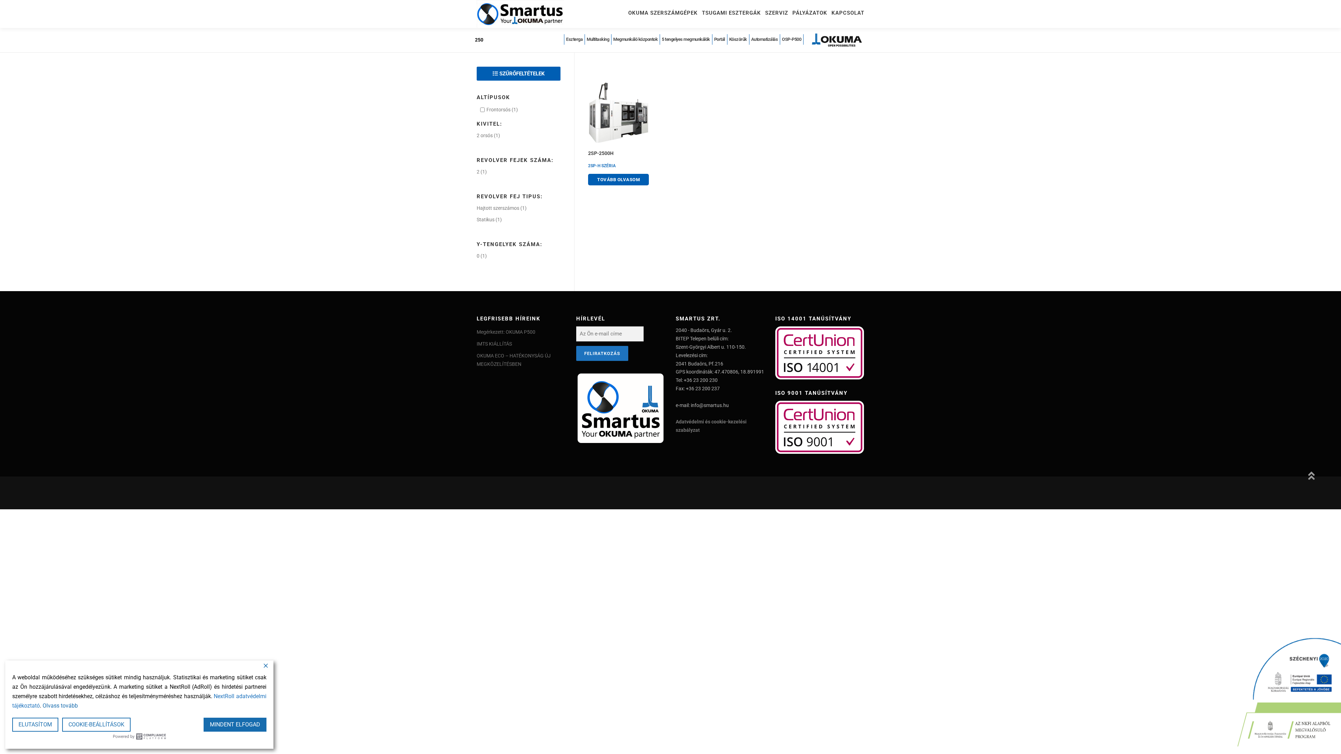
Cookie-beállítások (96, 724)
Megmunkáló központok (635, 39)
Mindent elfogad (235, 724)
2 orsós (485, 135)
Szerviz (776, 13)
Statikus (485, 219)
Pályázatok (809, 13)
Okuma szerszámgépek (663, 13)
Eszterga (574, 39)
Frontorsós (498, 109)
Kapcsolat (847, 13)
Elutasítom (35, 724)
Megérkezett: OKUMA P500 (506, 332)
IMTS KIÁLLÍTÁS (494, 344)
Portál (719, 39)
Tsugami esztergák (731, 13)
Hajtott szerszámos (498, 208)
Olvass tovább (60, 705)
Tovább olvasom (618, 179)
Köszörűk (738, 39)
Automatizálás (764, 39)
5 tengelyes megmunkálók (686, 39)
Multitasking (598, 39)
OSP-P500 (791, 39)
